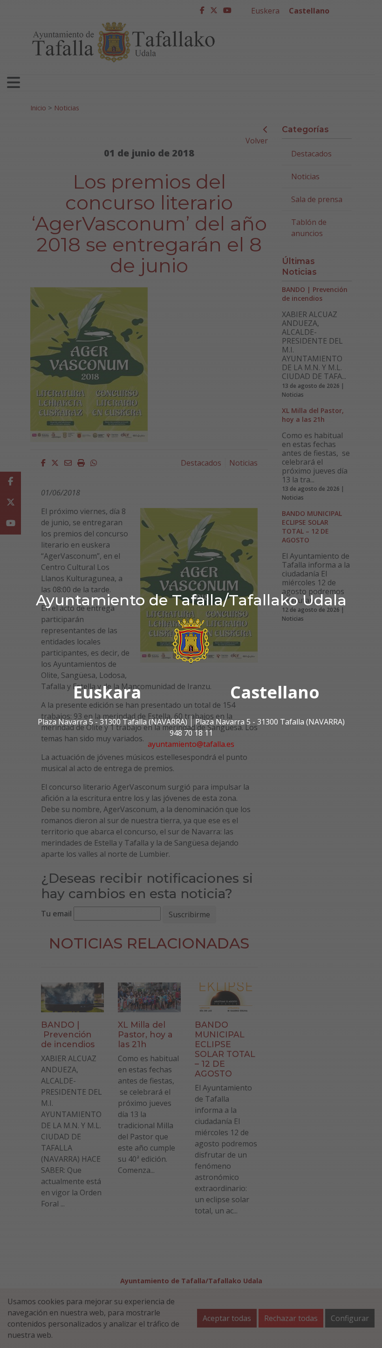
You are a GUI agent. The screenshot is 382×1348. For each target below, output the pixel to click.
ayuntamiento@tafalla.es (191, 744)
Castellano (275, 692)
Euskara (107, 692)
